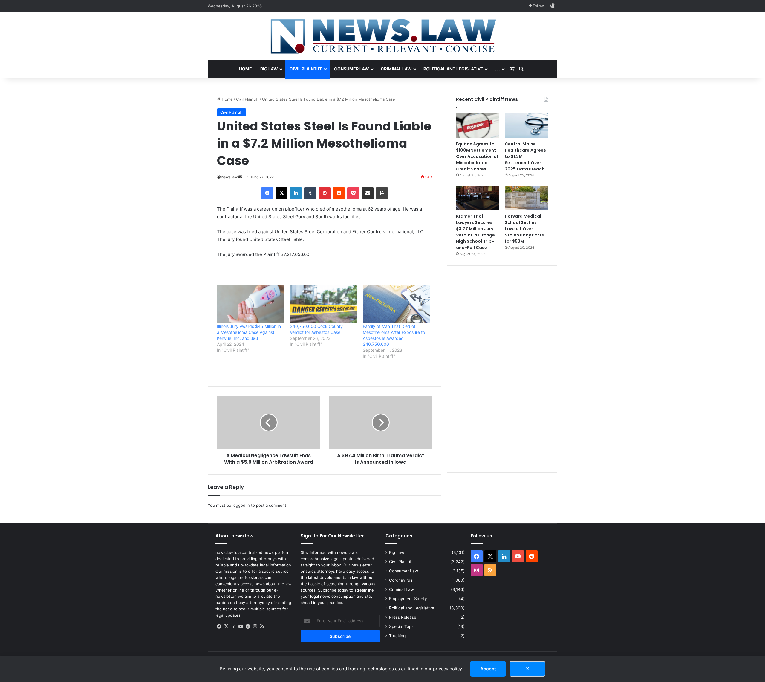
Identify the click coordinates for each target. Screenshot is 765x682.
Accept (488, 669)
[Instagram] (254, 626)
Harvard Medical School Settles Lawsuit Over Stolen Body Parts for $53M (524, 228)
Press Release (402, 617)
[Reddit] (339, 193)
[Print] (382, 193)
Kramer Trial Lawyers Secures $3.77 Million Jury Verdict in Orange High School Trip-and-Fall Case (475, 232)
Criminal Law (396, 68)
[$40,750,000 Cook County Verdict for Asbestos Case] (323, 304)
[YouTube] (240, 626)
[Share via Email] (368, 193)
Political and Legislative (453, 68)
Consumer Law (351, 68)
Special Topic (402, 626)
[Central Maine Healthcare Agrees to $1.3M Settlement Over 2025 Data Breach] (526, 125)
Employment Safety (408, 598)
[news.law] (382, 36)
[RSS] (262, 626)
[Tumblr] (310, 193)
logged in (241, 505)
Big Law (269, 68)
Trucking (397, 635)
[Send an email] (240, 177)
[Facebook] (267, 193)
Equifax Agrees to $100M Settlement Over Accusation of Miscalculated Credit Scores (477, 156)
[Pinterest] (325, 193)
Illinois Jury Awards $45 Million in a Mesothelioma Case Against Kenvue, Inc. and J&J (249, 332)
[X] (281, 193)
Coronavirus (400, 580)
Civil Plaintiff (306, 68)
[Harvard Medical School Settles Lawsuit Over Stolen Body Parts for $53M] (526, 198)
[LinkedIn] (296, 193)
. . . (497, 68)
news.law (229, 177)
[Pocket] (353, 193)
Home (245, 68)
